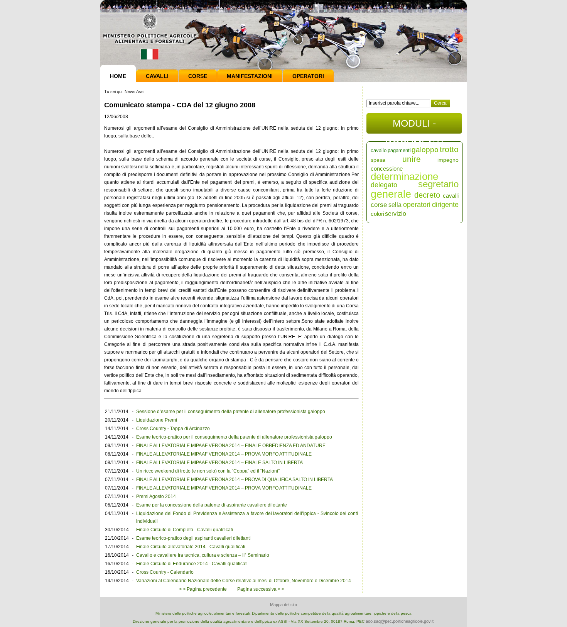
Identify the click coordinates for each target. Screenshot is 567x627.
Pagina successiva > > (260, 589)
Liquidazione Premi (156, 420)
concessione (387, 168)
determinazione (404, 176)
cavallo (378, 150)
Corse (197, 76)
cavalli (451, 195)
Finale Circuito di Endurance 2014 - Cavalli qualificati (192, 563)
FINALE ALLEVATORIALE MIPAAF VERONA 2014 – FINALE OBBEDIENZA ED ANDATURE (231, 445)
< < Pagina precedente (203, 589)
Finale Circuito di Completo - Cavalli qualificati (184, 529)
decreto (427, 195)
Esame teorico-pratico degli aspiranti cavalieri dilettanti (193, 538)
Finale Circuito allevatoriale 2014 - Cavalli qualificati (190, 546)
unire (411, 158)
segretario (438, 184)
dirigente (445, 204)
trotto (449, 149)
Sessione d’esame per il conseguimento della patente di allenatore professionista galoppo (230, 411)
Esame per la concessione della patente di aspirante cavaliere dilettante (211, 505)
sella (395, 205)
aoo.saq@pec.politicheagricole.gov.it (400, 621)
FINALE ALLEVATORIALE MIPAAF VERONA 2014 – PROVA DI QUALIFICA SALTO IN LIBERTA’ (235, 479)
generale (391, 194)
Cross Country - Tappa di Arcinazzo (173, 428)
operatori (416, 204)
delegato (384, 185)
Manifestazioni (250, 76)
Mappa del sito (283, 604)
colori (377, 213)
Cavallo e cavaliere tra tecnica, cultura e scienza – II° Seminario (202, 555)
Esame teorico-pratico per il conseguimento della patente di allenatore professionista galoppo (234, 437)
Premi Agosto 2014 (156, 496)
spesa (378, 160)
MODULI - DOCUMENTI (414, 126)
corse (379, 204)
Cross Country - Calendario (165, 572)
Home (118, 76)
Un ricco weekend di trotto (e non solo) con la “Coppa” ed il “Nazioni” (208, 471)
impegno (448, 160)
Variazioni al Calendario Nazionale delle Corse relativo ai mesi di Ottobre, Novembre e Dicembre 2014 (243, 580)
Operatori (308, 76)
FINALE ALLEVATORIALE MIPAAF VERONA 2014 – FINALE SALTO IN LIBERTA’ (220, 462)
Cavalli (157, 76)
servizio (395, 213)
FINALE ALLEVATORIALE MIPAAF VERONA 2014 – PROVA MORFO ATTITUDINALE (224, 454)
